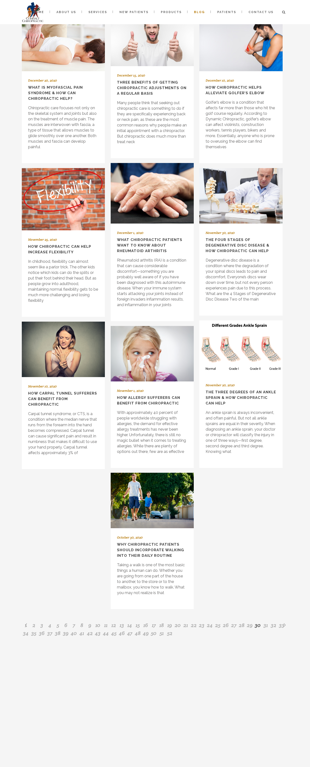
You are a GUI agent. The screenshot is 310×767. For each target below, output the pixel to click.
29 (250, 625)
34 (26, 633)
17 (154, 625)
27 (233, 625)
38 (58, 633)
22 (194, 625)
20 (178, 625)
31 (266, 625)
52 (169, 633)
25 (217, 625)
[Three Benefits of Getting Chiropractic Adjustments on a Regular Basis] (152, 38)
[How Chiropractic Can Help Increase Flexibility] (63, 199)
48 (138, 633)
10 (97, 625)
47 (129, 633)
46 (122, 633)
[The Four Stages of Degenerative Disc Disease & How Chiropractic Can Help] (240, 196)
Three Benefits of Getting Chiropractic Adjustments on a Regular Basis (151, 88)
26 (226, 625)
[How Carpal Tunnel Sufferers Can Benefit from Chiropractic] (63, 349)
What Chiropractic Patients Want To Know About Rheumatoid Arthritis (149, 245)
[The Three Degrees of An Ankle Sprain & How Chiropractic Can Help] (240, 348)
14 (129, 625)
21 (185, 625)
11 (106, 625)
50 (153, 633)
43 (98, 633)
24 (210, 625)
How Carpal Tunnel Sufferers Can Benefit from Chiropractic (62, 399)
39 (66, 633)
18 (161, 625)
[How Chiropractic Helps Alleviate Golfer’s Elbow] (240, 41)
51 (162, 633)
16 (145, 625)
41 (81, 633)
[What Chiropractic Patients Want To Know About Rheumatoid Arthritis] (152, 193)
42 (90, 633)
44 (106, 633)
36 (42, 633)
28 (242, 625)
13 (122, 625)
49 (146, 633)
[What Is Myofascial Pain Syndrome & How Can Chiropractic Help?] (63, 41)
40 (74, 633)
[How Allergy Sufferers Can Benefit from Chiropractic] (152, 353)
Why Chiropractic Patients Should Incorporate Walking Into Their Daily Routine (150, 550)
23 (201, 625)
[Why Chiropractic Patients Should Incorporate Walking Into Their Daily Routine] (152, 500)
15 (138, 625)
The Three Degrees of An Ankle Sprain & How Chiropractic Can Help (241, 397)
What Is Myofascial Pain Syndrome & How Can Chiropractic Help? (55, 93)
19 (169, 625)
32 (273, 625)
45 (113, 633)
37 (49, 633)
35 (33, 633)
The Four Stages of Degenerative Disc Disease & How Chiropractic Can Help (237, 245)
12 (113, 625)
